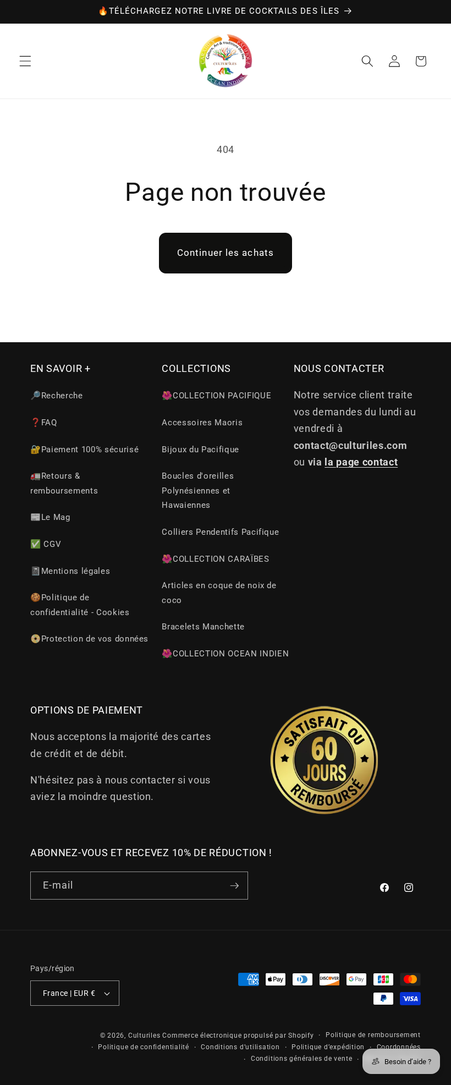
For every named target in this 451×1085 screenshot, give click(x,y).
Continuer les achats (225, 253)
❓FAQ (43, 423)
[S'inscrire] (234, 886)
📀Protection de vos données (89, 639)
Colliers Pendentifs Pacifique (220, 532)
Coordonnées (399, 1047)
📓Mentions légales (70, 571)
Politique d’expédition (328, 1047)
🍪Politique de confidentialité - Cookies (80, 605)
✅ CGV (45, 544)
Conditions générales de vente (301, 1058)
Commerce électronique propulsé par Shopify (238, 1035)
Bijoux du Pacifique (200, 449)
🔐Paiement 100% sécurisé (84, 449)
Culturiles (144, 1035)
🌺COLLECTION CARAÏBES (215, 559)
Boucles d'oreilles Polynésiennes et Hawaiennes (198, 490)
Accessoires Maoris (202, 423)
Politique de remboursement (373, 1035)
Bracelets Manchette (203, 627)
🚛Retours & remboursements (64, 483)
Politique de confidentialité (143, 1047)
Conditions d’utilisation (240, 1047)
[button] (25, 61)
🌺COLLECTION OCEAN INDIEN (225, 654)
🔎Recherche (56, 396)
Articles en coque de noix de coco (219, 592)
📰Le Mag (50, 517)
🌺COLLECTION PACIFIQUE (216, 396)
